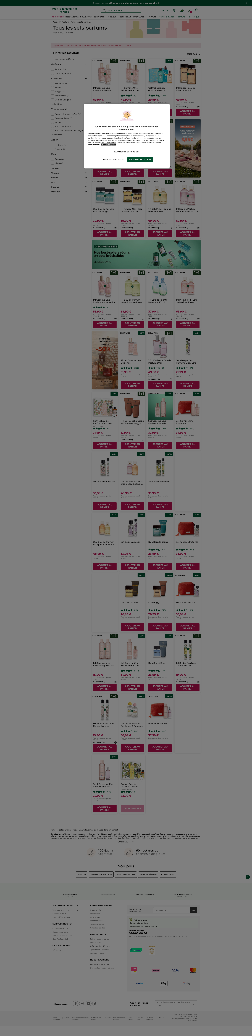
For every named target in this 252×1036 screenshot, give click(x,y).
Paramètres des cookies (127, 152)
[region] (127, 136)
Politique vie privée (108, 145)
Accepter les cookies (140, 160)
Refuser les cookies (113, 160)
